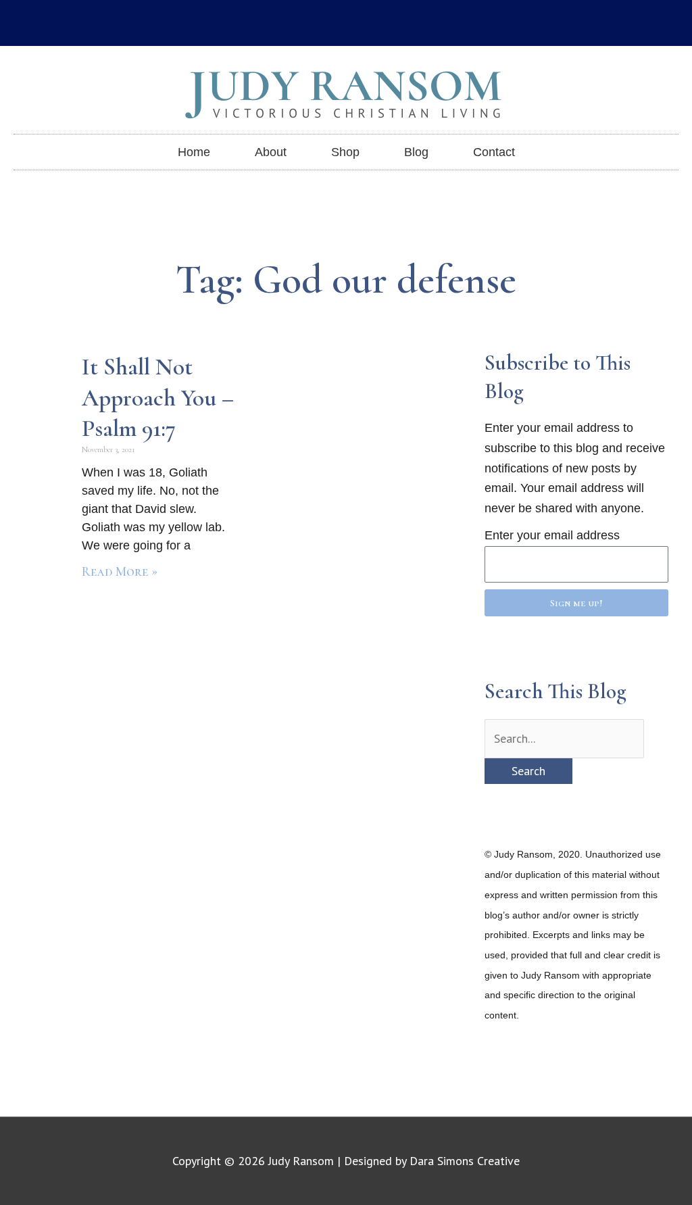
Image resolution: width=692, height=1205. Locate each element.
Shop (345, 152)
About (271, 152)
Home (194, 152)
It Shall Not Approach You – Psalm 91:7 (158, 398)
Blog (416, 152)
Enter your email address (552, 535)
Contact (494, 152)
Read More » (119, 572)
